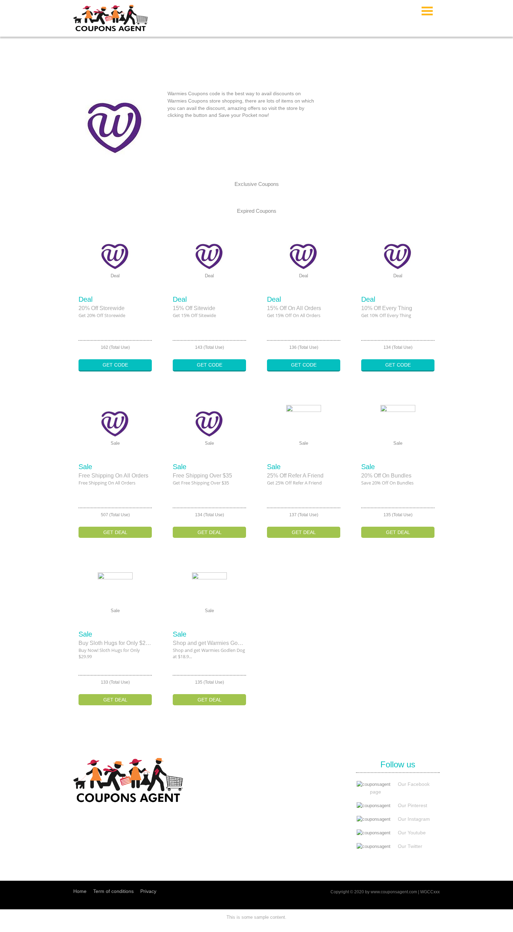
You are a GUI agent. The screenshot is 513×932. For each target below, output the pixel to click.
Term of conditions (113, 891)
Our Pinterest (412, 805)
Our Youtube (412, 832)
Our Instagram (414, 819)
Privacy (148, 891)
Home (80, 891)
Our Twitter (410, 846)
